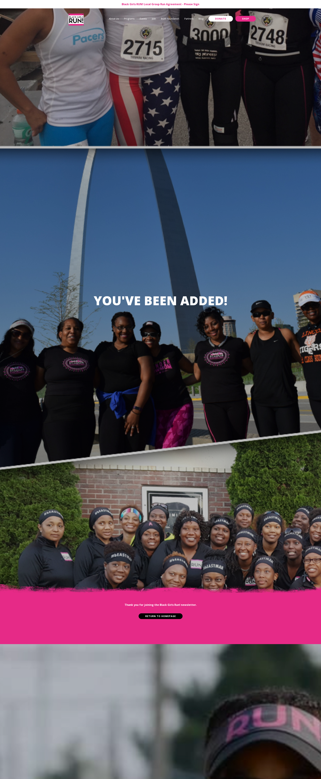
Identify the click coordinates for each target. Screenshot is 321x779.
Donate (220, 18)
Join (154, 18)
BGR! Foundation (170, 18)
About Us (114, 18)
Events (143, 18)
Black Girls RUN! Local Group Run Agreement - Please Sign (160, 4)
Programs (129, 18)
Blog (200, 18)
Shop (245, 18)
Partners (188, 18)
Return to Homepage (160, 616)
